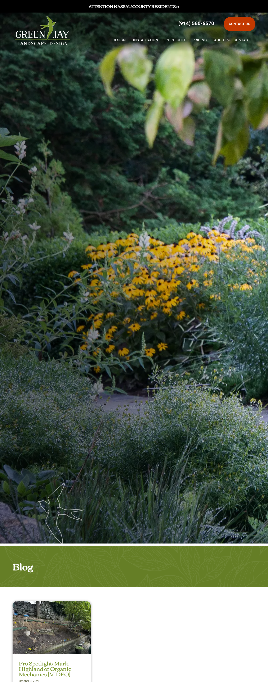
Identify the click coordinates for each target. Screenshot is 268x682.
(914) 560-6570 (196, 23)
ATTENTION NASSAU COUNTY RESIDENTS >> (134, 6)
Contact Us (239, 24)
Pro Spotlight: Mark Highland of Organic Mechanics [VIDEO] (45, 668)
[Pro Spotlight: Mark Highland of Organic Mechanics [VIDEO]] (52, 605)
